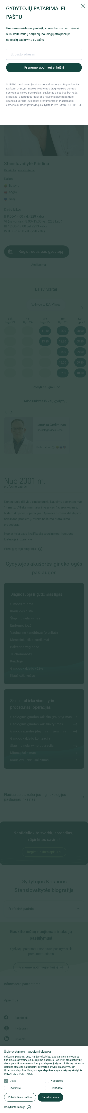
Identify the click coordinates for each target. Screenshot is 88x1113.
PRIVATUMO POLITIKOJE (18, 1073)
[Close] (83, 5)
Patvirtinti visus (50, 1097)
